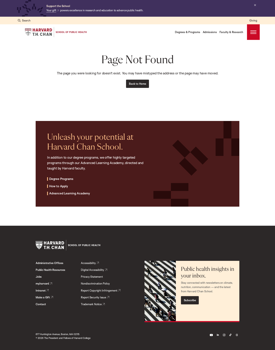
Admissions (210, 32)
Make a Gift (43, 297)
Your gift (51, 10)
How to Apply (58, 186)
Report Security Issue (93, 297)
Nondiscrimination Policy (95, 283)
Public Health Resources (50, 269)
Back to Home (137, 83)
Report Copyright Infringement (99, 290)
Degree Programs (61, 179)
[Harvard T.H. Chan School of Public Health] (68, 245)
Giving (253, 20)
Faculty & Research (231, 32)
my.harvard (42, 283)
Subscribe (190, 300)
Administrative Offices (49, 263)
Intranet (41, 290)
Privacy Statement (92, 276)
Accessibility (88, 263)
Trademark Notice (91, 304)
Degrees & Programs (187, 32)
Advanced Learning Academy (69, 193)
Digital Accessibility (92, 269)
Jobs (39, 276)
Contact (41, 304)
